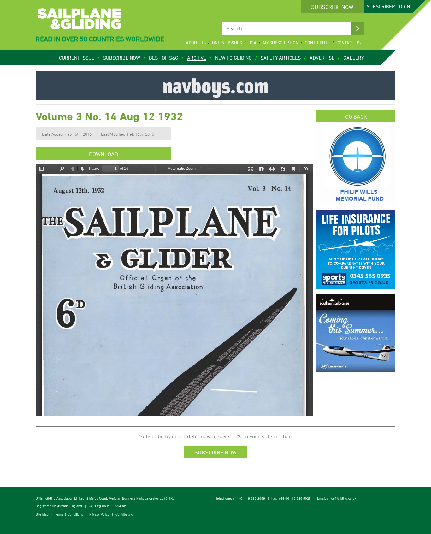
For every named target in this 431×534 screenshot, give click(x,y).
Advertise (322, 58)
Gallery (353, 58)
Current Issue (76, 58)
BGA (252, 42)
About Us (196, 42)
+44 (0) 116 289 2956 (249, 498)
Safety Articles (281, 58)
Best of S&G (163, 58)
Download (103, 154)
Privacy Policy (99, 514)
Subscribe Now (332, 6)
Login (388, 6)
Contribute (317, 42)
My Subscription (280, 42)
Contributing (124, 514)
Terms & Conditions (69, 514)
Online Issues (227, 42)
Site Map (42, 514)
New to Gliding (233, 58)
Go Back (356, 116)
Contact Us (348, 42)
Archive (196, 58)
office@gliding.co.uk (341, 498)
